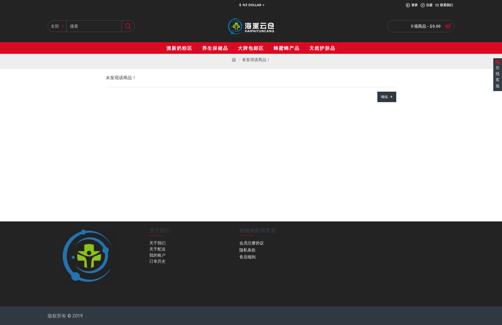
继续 (384, 97)
